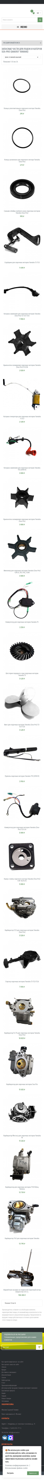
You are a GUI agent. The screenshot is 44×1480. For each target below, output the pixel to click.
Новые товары (6, 1398)
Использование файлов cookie (16, 1468)
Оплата (4, 1367)
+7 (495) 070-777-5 (15, 1428)
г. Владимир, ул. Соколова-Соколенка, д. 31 (21, 1424)
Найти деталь (6, 1380)
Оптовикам (5, 1401)
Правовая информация (9, 1385)
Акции (3, 1393)
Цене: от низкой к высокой (22, 57)
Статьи (4, 1377)
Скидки (4, 1396)
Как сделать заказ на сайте (10, 1364)
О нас (3, 1383)
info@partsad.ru (14, 1432)
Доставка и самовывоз (9, 1372)
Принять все (33, 1473)
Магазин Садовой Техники (10, 1410)
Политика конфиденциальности (16, 1465)
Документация (6, 1375)
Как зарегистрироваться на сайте (12, 1362)
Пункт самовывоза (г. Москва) (11, 1414)
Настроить (10, 1473)
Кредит (4, 1370)
